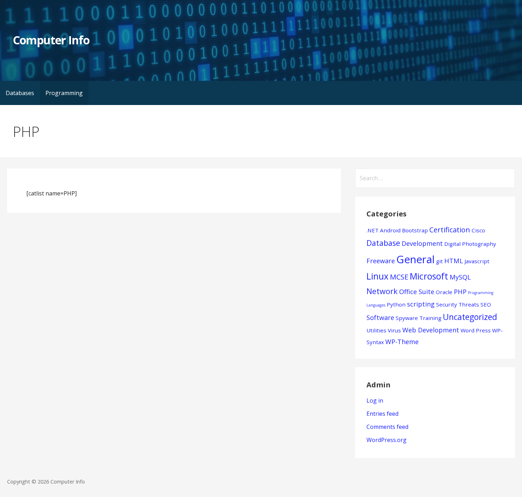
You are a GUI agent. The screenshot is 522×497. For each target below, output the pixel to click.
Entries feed (382, 414)
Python (396, 304)
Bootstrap (415, 230)
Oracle (444, 292)
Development (422, 243)
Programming (64, 93)
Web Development (430, 330)
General (415, 259)
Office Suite (416, 291)
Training (430, 317)
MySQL (460, 277)
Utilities (376, 330)
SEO (485, 304)
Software (380, 317)
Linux (377, 276)
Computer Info (51, 40)
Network (382, 291)
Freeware (380, 260)
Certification (449, 229)
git (439, 261)
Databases (20, 93)
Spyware (407, 317)
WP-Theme (402, 341)
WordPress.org (386, 440)
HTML (453, 260)
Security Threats (457, 304)
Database (383, 243)
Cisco (478, 230)
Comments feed (387, 427)
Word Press (476, 330)
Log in (374, 400)
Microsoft (429, 276)
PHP (460, 291)
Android (390, 230)
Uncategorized (470, 316)
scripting (421, 304)
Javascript (476, 261)
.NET (372, 230)
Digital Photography (470, 243)
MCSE (399, 277)
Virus (394, 330)
